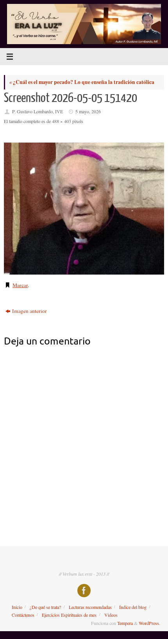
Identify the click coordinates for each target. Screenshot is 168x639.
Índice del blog (133, 607)
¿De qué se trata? (45, 607)
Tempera (125, 623)
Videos (111, 615)
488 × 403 (61, 121)
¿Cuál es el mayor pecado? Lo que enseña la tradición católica (81, 82)
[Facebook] (84, 590)
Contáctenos (23, 615)
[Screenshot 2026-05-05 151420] (84, 209)
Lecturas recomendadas (90, 607)
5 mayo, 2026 (88, 111)
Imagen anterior (29, 310)
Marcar (20, 285)
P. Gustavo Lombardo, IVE (37, 111)
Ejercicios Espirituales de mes (69, 615)
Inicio (17, 607)
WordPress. (149, 623)
